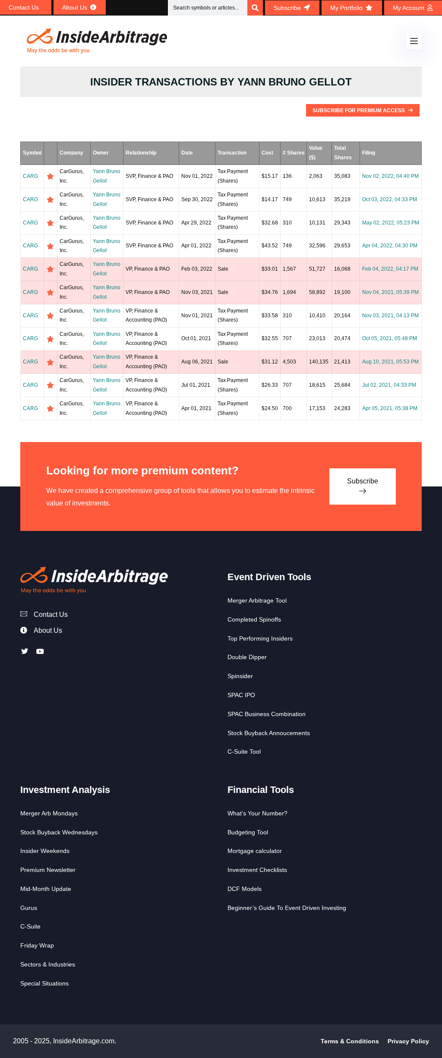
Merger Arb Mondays (49, 813)
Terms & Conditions (350, 1041)
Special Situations (44, 983)
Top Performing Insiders (260, 638)
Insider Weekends (44, 850)
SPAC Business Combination (266, 714)
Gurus (28, 907)
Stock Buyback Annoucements (268, 733)
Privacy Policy (408, 1041)
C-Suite (30, 926)
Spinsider (240, 676)
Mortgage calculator (254, 850)
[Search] (255, 8)
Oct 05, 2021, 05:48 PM (389, 338)
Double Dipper (247, 657)
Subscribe (362, 481)
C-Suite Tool (244, 751)
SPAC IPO (241, 695)
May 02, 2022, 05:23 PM (390, 223)
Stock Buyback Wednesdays (59, 832)
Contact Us (51, 614)
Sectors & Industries (47, 964)
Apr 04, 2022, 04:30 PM (389, 246)
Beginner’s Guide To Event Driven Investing (286, 907)
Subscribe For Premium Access (359, 110)
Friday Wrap (37, 945)
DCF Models (244, 888)
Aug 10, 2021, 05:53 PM (390, 362)
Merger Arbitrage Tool (257, 600)
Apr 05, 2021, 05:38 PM (389, 408)
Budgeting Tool (247, 832)
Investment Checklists (257, 869)
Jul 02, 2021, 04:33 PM (389, 385)
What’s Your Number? (257, 813)
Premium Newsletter (48, 869)
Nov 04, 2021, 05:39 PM (390, 292)
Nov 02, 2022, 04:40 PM (390, 176)
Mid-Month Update (45, 888)
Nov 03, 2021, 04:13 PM (390, 316)
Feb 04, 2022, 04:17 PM (390, 269)
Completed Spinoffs (254, 619)
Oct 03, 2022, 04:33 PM (389, 199)
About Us (48, 630)
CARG (30, 176)
